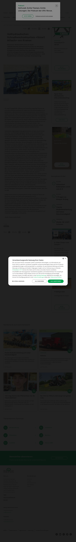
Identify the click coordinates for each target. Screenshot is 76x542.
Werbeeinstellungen (42, 275)
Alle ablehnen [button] (39, 281)
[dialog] (38, 271)
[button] (18, 281)
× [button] (65, 258)
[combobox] (63, 258)
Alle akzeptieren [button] (56, 281)
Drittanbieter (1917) (17, 270)
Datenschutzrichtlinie (56, 277)
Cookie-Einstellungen (38, 277)
